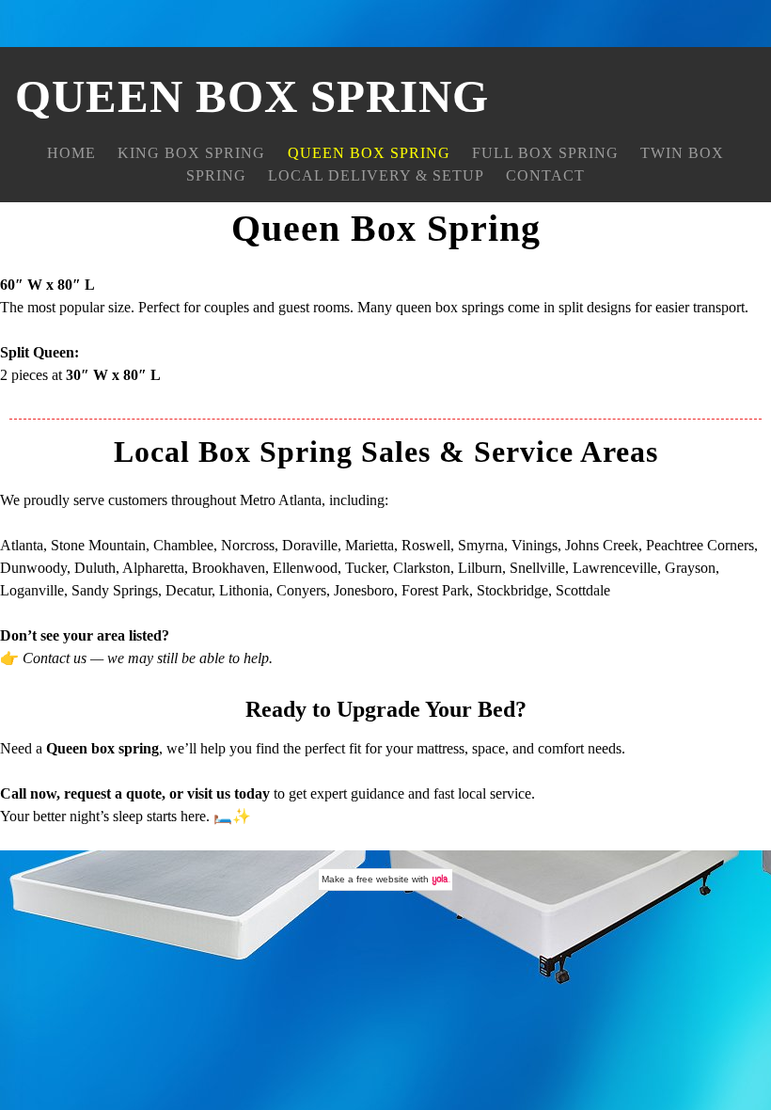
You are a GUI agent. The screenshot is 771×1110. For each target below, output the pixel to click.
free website (382, 879)
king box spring (191, 153)
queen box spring (369, 153)
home (71, 153)
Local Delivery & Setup (376, 175)
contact (545, 175)
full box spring (545, 153)
